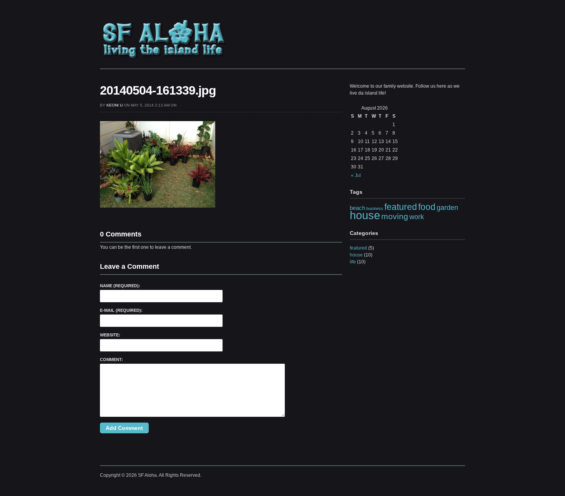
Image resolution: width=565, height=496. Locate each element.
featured (400, 207)
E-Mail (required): (121, 310)
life (353, 262)
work (416, 217)
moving (394, 216)
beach (357, 208)
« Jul (356, 175)
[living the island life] (164, 56)
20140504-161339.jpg (158, 90)
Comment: (111, 359)
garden (447, 207)
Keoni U (114, 105)
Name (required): (120, 285)
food (426, 207)
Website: (110, 335)
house (365, 215)
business (374, 208)
